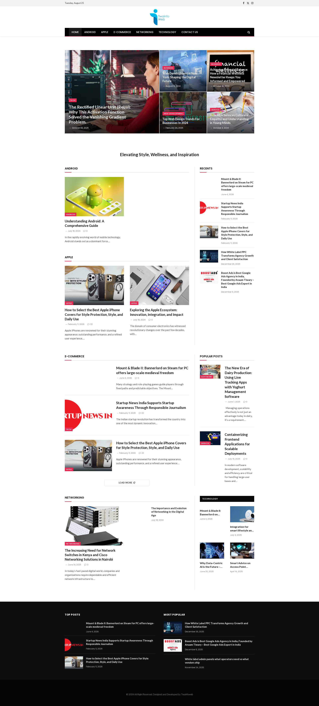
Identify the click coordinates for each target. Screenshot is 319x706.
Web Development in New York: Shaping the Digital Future (179, 77)
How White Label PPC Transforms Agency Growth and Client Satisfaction (237, 255)
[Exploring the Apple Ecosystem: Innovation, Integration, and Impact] (159, 285)
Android (70, 214)
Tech (72, 100)
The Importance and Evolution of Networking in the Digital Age (169, 512)
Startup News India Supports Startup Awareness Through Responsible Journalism (234, 208)
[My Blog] (159, 17)
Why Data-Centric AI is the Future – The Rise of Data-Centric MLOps (211, 565)
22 (91, 324)
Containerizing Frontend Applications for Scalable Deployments (237, 443)
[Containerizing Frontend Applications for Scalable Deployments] (210, 438)
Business (168, 68)
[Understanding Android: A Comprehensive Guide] (94, 196)
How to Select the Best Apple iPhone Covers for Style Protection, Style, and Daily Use (94, 314)
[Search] (248, 32)
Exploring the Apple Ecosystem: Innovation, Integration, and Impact (156, 312)
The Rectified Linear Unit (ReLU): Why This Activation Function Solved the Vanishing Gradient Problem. (100, 114)
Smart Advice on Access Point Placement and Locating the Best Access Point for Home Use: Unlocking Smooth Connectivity (241, 565)
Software (206, 376)
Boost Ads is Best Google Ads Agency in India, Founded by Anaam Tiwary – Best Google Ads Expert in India (237, 280)
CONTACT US (189, 32)
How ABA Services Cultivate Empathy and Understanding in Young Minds (229, 119)
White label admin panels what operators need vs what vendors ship (217, 661)
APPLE (104, 32)
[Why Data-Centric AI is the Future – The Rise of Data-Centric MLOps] (212, 551)
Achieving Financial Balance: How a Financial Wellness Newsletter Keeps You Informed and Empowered (229, 75)
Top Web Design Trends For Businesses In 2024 (181, 121)
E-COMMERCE (122, 32)
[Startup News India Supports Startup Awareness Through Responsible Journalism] (209, 207)
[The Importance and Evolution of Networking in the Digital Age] (139, 512)
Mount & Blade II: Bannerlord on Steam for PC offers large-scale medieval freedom (237, 184)
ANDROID (90, 32)
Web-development (173, 113)
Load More (125, 482)
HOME (75, 32)
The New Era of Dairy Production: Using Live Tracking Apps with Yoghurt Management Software (238, 382)
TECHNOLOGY (167, 32)
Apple (69, 303)
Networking (72, 543)
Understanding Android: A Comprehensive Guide (84, 223)
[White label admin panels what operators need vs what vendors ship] (173, 663)
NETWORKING (144, 32)
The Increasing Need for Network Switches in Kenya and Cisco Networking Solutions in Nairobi (90, 554)
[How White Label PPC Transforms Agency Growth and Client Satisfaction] (209, 256)
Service (215, 109)
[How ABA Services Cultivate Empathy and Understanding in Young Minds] (230, 112)
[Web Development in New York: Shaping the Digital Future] (183, 71)
